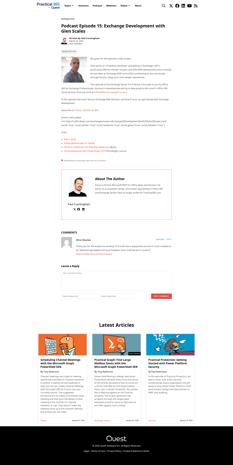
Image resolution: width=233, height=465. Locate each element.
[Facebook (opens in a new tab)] (177, 5)
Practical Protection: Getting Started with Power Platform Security (167, 363)
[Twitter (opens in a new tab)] (171, 5)
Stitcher (87, 110)
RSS (96, 110)
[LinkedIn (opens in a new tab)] (183, 5)
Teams (43, 420)
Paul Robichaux (159, 371)
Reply (169, 239)
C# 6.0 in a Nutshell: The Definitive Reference (86, 147)
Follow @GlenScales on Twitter (79, 143)
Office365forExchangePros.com (110, 92)
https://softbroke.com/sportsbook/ (94, 254)
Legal (86, 451)
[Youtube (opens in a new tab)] (189, 5)
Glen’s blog (70, 139)
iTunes (78, 110)
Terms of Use (98, 451)
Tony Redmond (51, 371)
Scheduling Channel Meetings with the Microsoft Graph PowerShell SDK (60, 363)
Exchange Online (102, 420)
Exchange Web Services (86, 160)
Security (152, 420)
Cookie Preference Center (136, 451)
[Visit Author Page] (79, 186)
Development (70, 160)
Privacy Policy (114, 451)
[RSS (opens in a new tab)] (195, 5)
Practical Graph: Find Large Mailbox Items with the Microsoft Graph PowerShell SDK (116, 363)
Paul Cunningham (90, 38)
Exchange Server (68, 19)
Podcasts (102, 160)
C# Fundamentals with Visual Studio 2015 (85, 151)
